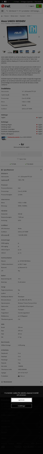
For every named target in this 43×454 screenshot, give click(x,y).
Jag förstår (21, 400)
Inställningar (21, 406)
